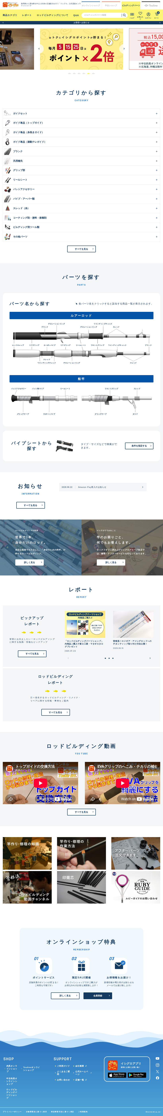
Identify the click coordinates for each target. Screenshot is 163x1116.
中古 (111, 5)
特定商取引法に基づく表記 (62, 1112)
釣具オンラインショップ (12, 1069)
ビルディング (131, 5)
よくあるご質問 (63, 1072)
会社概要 (79, 1066)
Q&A (76, 15)
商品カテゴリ (10, 15)
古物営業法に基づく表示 (36, 1112)
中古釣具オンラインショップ (11, 1081)
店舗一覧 (79, 1080)
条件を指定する (139, 446)
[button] (3, 22)
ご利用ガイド (63, 1066)
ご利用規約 (83, 1112)
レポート (27, 15)
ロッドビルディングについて (53, 15)
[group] (81, 49)
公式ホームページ (81, 1072)
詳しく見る (29, 562)
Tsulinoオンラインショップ (31, 1068)
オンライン (91, 5)
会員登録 (97, 995)
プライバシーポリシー (12, 1112)
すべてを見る (81, 249)
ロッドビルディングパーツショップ (11, 1093)
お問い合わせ (63, 1080)
